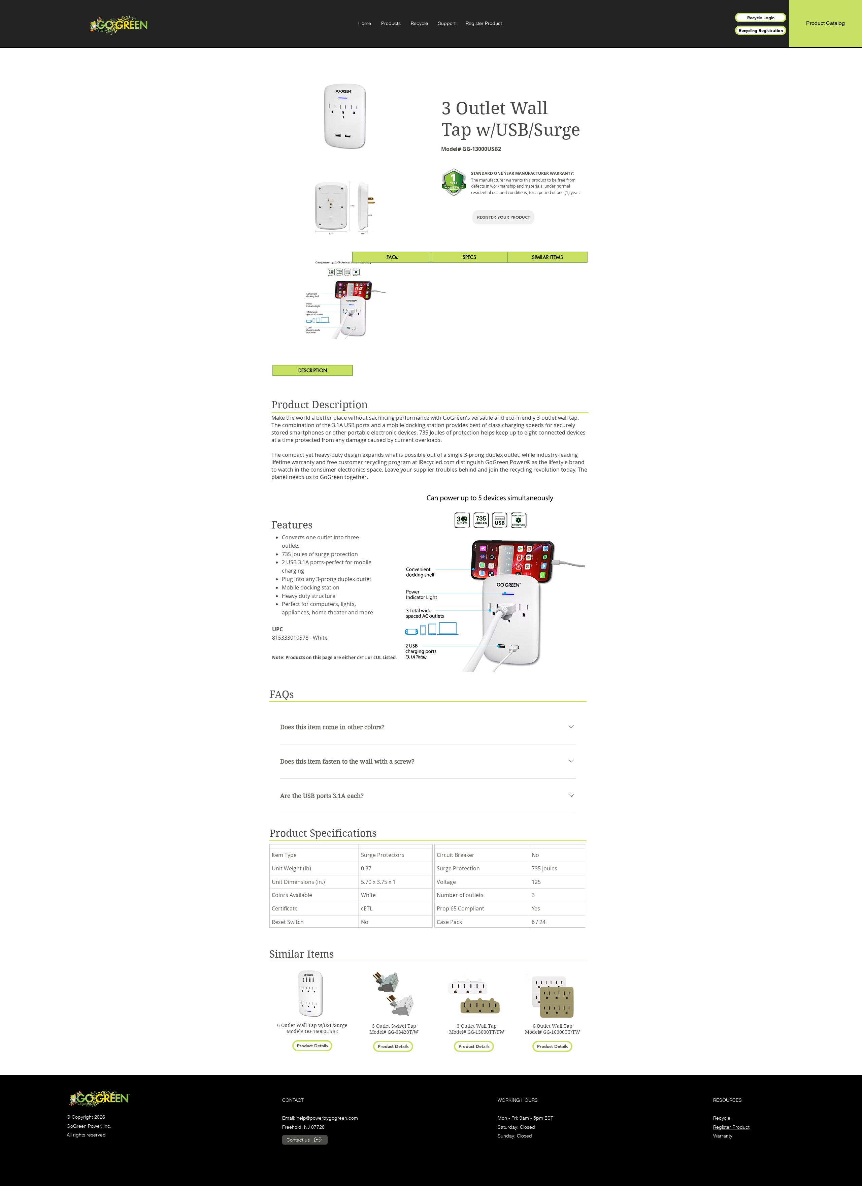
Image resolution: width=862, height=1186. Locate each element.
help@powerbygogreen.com (327, 1118)
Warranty (722, 1136)
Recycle (721, 1118)
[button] (391, 23)
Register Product (731, 1127)
